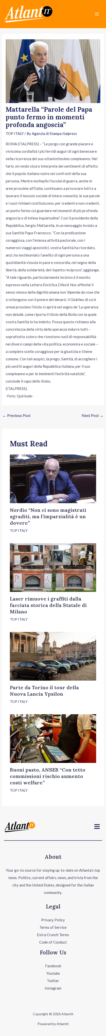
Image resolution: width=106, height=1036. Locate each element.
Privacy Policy (53, 920)
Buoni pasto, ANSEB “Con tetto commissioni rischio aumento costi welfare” (47, 776)
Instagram (53, 988)
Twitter (53, 980)
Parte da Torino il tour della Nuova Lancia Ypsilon (44, 690)
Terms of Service (53, 927)
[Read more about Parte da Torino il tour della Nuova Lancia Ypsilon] (53, 655)
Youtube (53, 973)
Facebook (53, 966)
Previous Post (16, 415)
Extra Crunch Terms (53, 934)
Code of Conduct (53, 942)
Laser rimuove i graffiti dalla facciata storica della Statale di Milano (48, 605)
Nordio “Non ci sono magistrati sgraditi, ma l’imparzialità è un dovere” (48, 516)
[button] (97, 826)
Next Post (93, 415)
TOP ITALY (15, 133)
